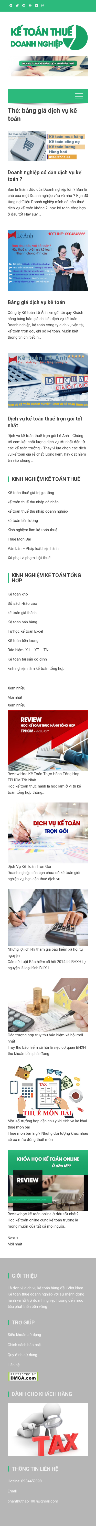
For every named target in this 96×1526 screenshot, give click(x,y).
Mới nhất (15, 697)
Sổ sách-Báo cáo (22, 603)
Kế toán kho (18, 594)
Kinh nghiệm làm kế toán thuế (32, 530)
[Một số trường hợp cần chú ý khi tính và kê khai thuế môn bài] (48, 1090)
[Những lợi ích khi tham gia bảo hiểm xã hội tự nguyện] (48, 917)
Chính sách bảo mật (24, 1344)
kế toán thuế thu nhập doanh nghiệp (38, 511)
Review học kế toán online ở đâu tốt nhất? (43, 1214)
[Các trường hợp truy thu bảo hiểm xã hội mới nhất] (48, 1005)
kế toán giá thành (22, 612)
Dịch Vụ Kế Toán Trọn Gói (29, 866)
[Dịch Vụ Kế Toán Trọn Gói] (48, 832)
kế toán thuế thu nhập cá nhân (33, 502)
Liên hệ (14, 1365)
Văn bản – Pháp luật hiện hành (33, 548)
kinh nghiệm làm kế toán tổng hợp (36, 668)
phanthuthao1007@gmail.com (33, 1501)
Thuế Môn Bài (19, 539)
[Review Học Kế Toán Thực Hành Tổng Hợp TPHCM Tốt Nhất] (48, 740)
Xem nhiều (16, 688)
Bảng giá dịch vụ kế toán (36, 302)
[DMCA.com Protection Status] (23, 1376)
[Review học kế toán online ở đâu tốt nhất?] (48, 1180)
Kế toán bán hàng (22, 622)
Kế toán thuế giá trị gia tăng (31, 492)
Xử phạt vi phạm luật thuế (29, 557)
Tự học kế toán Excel (25, 631)
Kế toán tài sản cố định (27, 659)
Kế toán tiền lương (23, 640)
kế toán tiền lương (23, 520)
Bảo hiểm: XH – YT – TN (28, 650)
